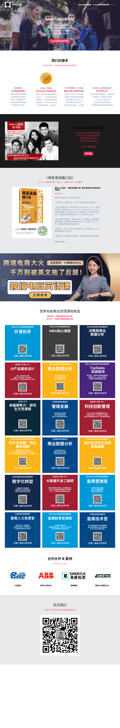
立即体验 (88, 153)
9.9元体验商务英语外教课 (60, 41)
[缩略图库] (22, 343)
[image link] (18, 576)
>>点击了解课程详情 (88, 146)
